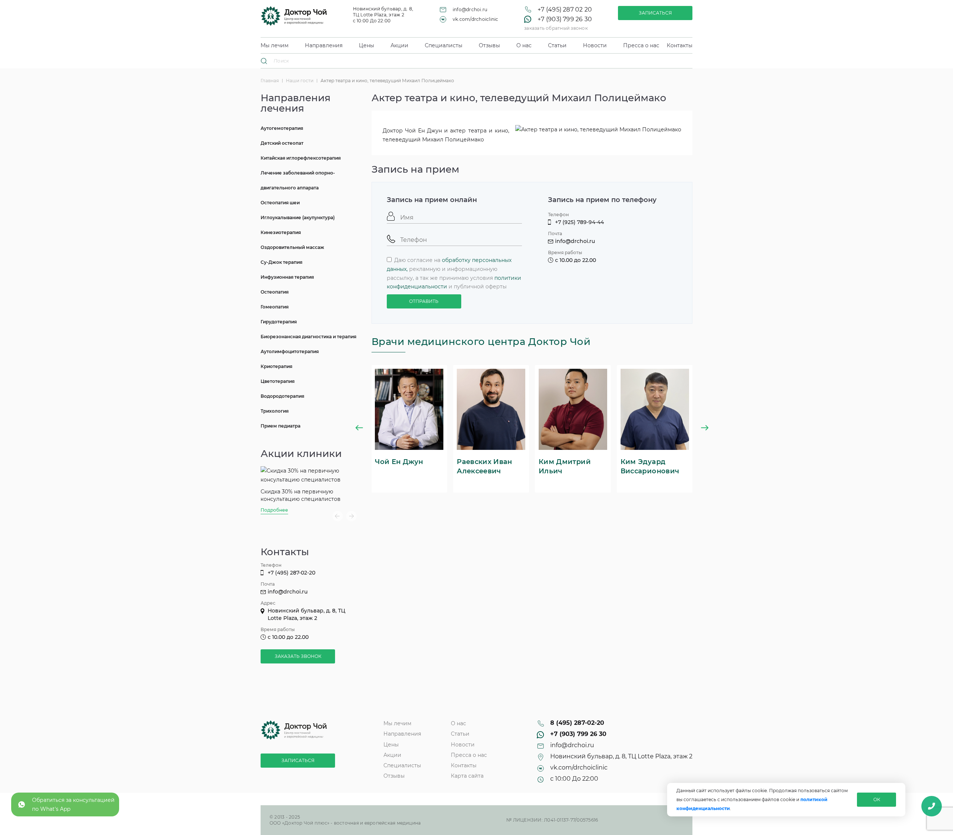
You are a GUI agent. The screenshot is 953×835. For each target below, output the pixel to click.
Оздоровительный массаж (292, 247)
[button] (359, 429)
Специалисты (443, 45)
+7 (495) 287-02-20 (291, 572)
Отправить (424, 301)
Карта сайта (467, 775)
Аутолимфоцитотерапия (290, 351)
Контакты (679, 45)
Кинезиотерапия (281, 232)
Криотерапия (276, 366)
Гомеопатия (275, 307)
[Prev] (337, 516)
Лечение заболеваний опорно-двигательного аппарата (298, 180)
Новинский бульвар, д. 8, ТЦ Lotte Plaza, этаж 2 (621, 756)
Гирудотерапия (279, 321)
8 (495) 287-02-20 (577, 723)
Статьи (557, 45)
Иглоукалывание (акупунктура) (298, 217)
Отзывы (489, 45)
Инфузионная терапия (287, 277)
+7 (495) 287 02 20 (565, 10)
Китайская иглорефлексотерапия (301, 158)
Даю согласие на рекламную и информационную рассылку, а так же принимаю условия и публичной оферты (454, 273)
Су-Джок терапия (281, 262)
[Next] (351, 516)
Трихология (275, 411)
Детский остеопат (282, 143)
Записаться (655, 13)
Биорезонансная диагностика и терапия (308, 336)
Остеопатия (275, 292)
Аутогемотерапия (282, 128)
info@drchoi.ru (470, 9)
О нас (524, 45)
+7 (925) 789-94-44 (579, 222)
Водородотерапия (282, 396)
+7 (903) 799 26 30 (565, 19)
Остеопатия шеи (280, 202)
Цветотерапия (277, 381)
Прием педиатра (280, 426)
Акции (399, 45)
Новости (595, 45)
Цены (366, 45)
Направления (323, 45)
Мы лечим (275, 45)
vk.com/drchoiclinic (475, 19)
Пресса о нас (641, 45)
